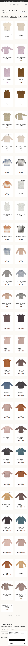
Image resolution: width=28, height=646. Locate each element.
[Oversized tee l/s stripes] (7, 162)
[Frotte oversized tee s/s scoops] (7, 27)
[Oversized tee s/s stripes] (7, 229)
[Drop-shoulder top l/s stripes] (21, 587)
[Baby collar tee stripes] (7, 296)
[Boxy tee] (21, 72)
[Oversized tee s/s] (21, 94)
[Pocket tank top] (7, 94)
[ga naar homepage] (14, 4)
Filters (24, 12)
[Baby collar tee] (7, 430)
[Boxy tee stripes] (7, 72)
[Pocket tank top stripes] (7, 207)
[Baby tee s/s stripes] (21, 207)
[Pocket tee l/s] (21, 363)
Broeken (20, 16)
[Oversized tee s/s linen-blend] (21, 139)
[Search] (23, 5)
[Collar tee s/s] (7, 318)
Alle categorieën (4, 16)
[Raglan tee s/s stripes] (21, 50)
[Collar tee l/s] (21, 497)
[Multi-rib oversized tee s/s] (21, 27)
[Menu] (2, 5)
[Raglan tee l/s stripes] (7, 50)
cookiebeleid (15, 637)
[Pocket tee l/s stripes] (21, 251)
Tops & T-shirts (13, 16)
